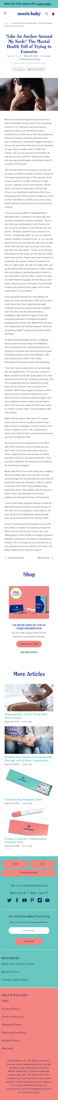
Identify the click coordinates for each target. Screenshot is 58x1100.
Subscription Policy (14, 1032)
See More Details (29, 652)
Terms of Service (12, 1016)
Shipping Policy (12, 1024)
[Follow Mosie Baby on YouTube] (24, 901)
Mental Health (36, 69)
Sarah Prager (15, 56)
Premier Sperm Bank (14, 979)
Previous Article (16, 557)
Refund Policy (10, 1040)
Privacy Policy (10, 1008)
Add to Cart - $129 (29, 644)
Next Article (43, 557)
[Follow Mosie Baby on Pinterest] (32, 901)
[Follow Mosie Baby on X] (9, 901)
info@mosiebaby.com (35, 885)
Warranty (7, 1048)
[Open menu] (3, 14)
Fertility (18, 69)
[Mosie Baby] (29, 14)
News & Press (10, 971)
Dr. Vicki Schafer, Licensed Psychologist (28, 63)
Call (42, 863)
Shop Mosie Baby (28, 872)
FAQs (5, 1000)
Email (15, 863)
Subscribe (29, 941)
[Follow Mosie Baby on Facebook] (17, 901)
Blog (6, 23)
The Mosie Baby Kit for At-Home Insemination (29, 627)
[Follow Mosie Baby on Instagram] (40, 901)
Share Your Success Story (18, 963)
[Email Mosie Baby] (47, 901)
